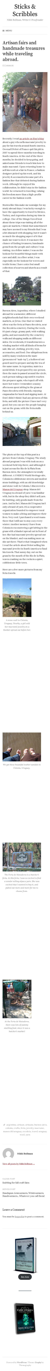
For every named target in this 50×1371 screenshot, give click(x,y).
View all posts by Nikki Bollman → (19, 1163)
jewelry (29, 1128)
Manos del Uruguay (13, 489)
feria (23, 1128)
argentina (11, 1124)
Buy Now (25, 1277)
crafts (17, 1128)
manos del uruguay (12, 1131)
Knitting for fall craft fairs (16, 1182)
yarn (28, 1134)
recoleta (27, 1131)
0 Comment (8, 65)
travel (35, 1131)
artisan (20, 1124)
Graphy (38, 1362)
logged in (19, 1216)
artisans (29, 1124)
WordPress (22, 1362)
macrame (39, 1128)
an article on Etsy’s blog (31, 138)
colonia (9, 1128)
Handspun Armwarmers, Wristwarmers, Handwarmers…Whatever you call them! (24, 1195)
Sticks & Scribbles (25, 10)
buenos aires (40, 1124)
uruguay (43, 1131)
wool (22, 1134)
